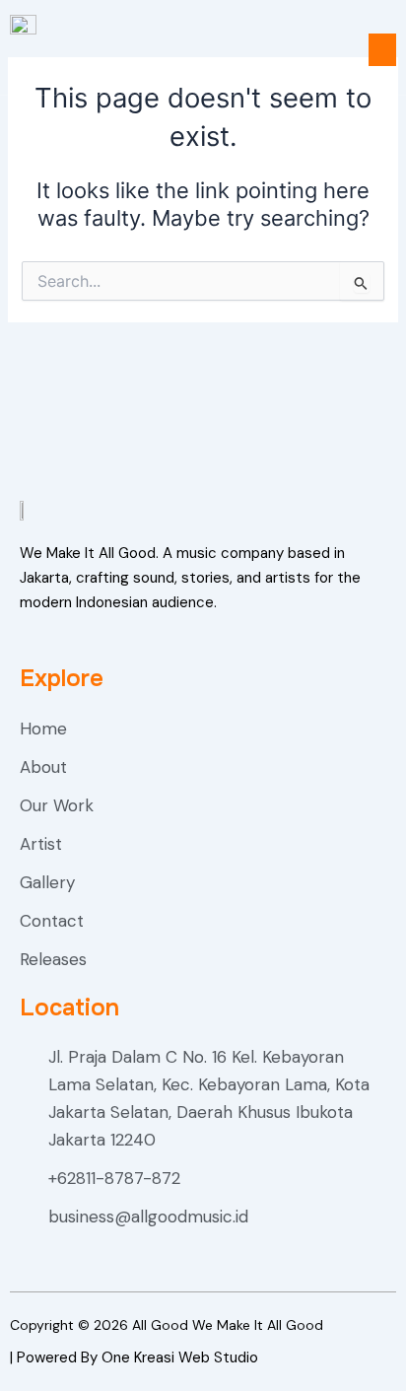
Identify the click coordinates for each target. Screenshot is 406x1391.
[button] (382, 50)
